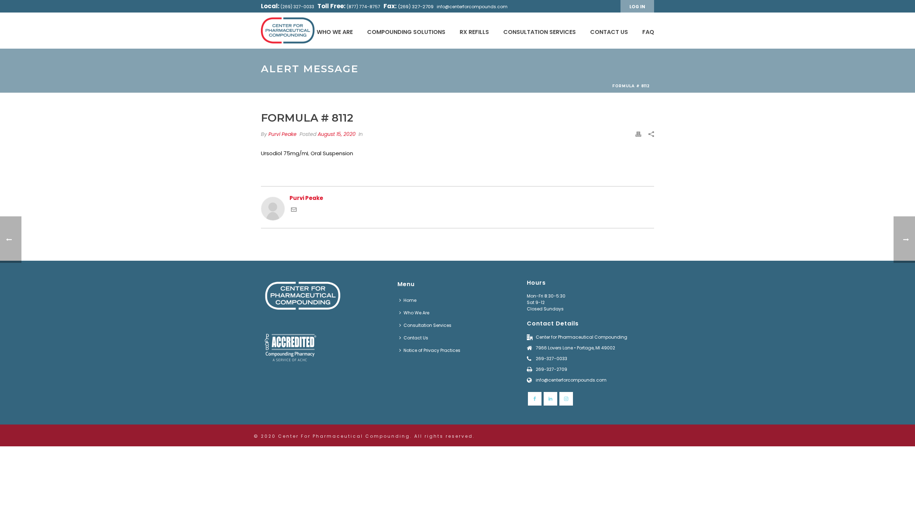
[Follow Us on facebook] (534, 399)
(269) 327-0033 (297, 7)
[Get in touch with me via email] (294, 210)
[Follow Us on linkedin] (550, 399)
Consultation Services (539, 32)
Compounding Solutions (406, 32)
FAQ (648, 32)
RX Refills (474, 32)
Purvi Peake (282, 134)
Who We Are (335, 32)
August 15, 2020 (337, 134)
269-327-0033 (551, 358)
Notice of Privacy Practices (432, 350)
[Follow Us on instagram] (566, 399)
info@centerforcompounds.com (472, 7)
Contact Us (609, 32)
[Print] (638, 134)
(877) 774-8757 (363, 7)
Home (410, 300)
